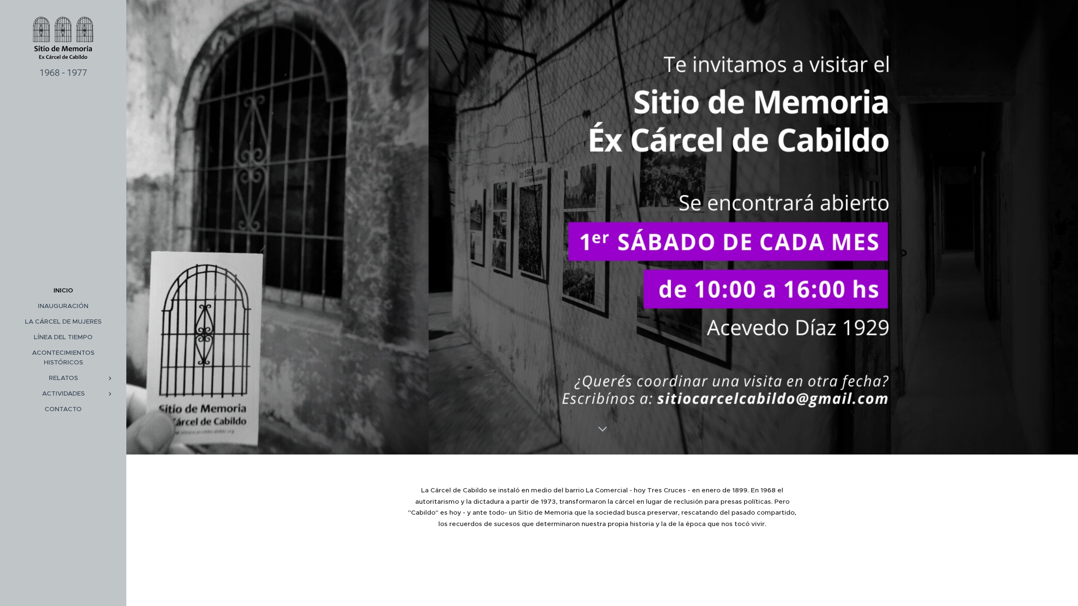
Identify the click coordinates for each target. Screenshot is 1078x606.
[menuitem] (63, 290)
